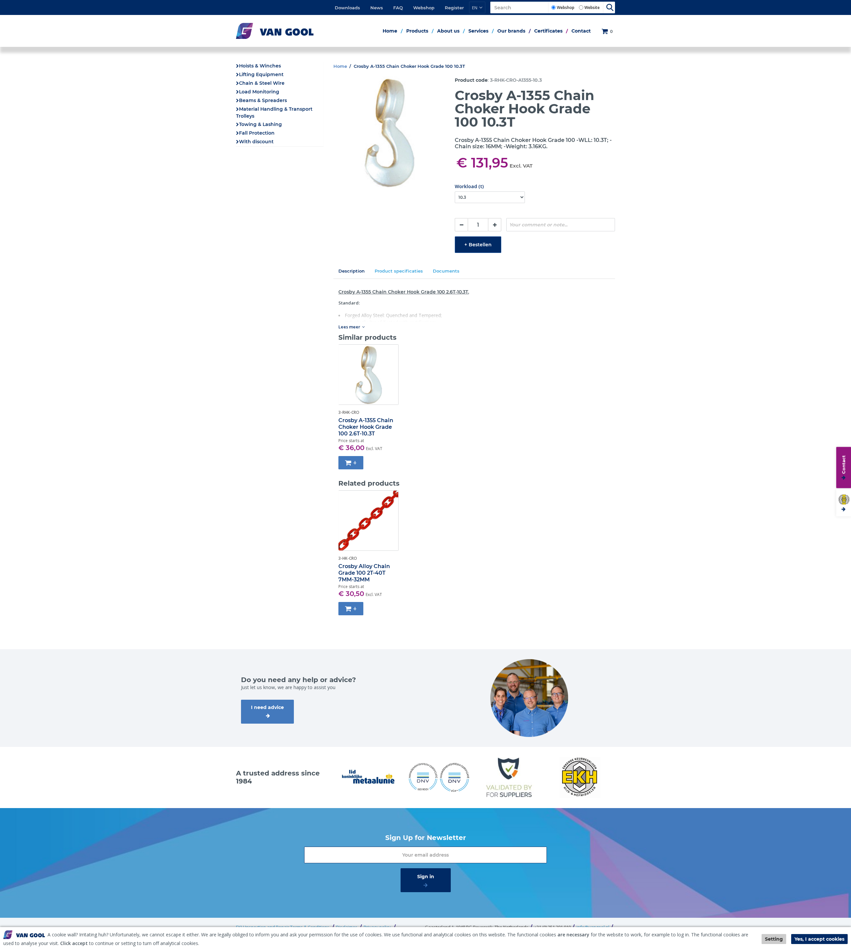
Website (592, 7)
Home (390, 31)
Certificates (548, 31)
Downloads (347, 7)
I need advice (267, 707)
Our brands (511, 31)
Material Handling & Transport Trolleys (274, 112)
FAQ (398, 7)
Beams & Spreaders (263, 100)
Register (454, 7)
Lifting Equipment (261, 74)
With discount (256, 142)
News (376, 7)
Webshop (423, 7)
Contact (581, 31)
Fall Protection (257, 133)
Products (417, 31)
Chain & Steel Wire (262, 83)
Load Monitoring (259, 92)
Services (478, 31)
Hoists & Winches (260, 66)
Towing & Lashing (260, 124)
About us (448, 31)
